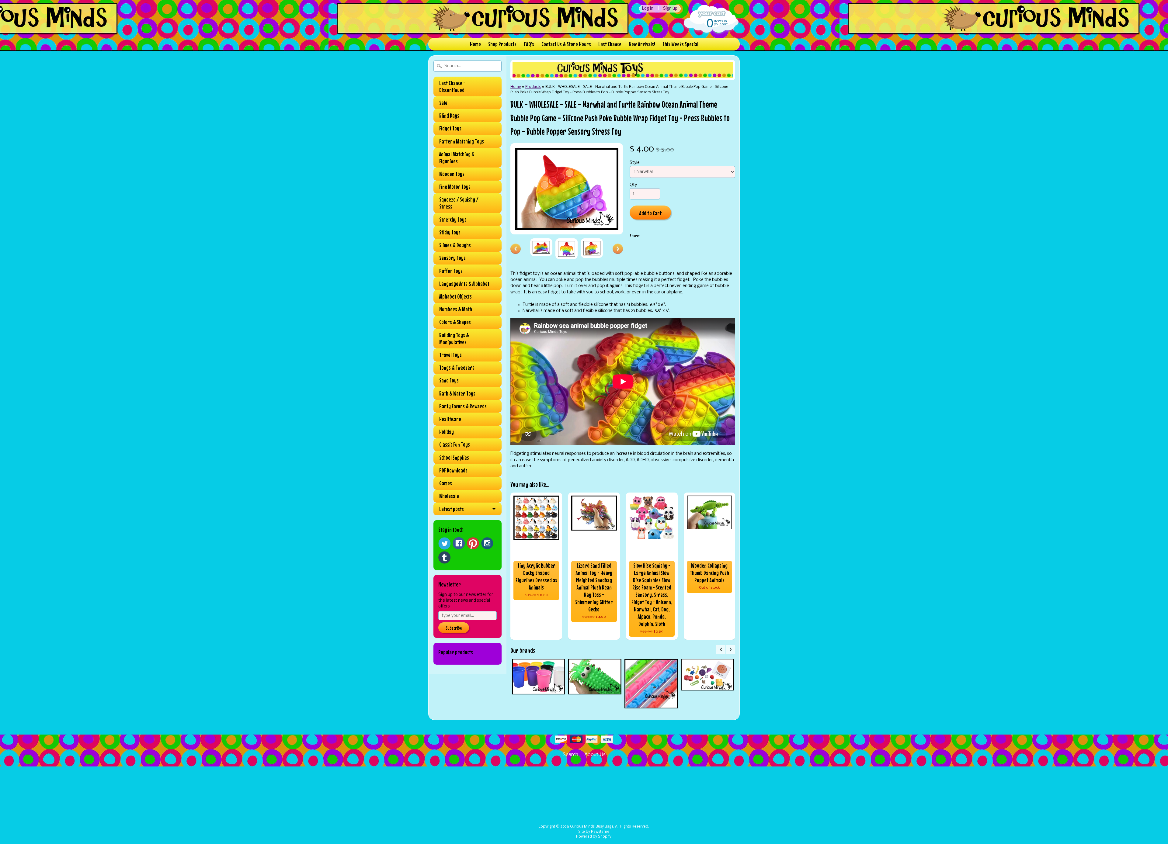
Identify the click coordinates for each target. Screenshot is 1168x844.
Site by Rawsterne (593, 832)
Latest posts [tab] (451, 509)
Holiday (446, 431)
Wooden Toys (451, 174)
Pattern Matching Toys (461, 141)
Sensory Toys (452, 257)
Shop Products (502, 43)
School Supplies (454, 457)
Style (635, 163)
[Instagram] (487, 543)
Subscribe (454, 628)
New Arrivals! (642, 43)
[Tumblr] (444, 557)
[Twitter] (444, 543)
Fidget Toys (450, 128)
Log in (647, 8)
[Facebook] (459, 543)
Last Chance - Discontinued (452, 86)
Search (570, 755)
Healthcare (450, 419)
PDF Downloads (453, 470)
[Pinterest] (473, 543)
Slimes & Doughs (455, 245)
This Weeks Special (680, 43)
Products (533, 87)
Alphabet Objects (455, 296)
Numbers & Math (455, 309)
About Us (595, 755)
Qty (633, 185)
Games (445, 483)
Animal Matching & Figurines (456, 157)
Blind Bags (449, 115)
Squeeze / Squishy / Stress (458, 203)
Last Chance (609, 43)
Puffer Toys (451, 271)
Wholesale (449, 496)
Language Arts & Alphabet (464, 283)
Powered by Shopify (593, 837)
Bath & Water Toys (457, 393)
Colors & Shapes (455, 322)
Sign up (670, 8)
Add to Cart (650, 212)
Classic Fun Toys (454, 444)
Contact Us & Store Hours (566, 43)
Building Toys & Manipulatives (454, 338)
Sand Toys (449, 380)
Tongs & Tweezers (456, 367)
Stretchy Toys (453, 219)
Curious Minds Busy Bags (591, 826)
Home (475, 43)
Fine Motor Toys (455, 186)
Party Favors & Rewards (463, 406)
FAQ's (529, 43)
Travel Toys (450, 354)
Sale (443, 102)
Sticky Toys (450, 232)
